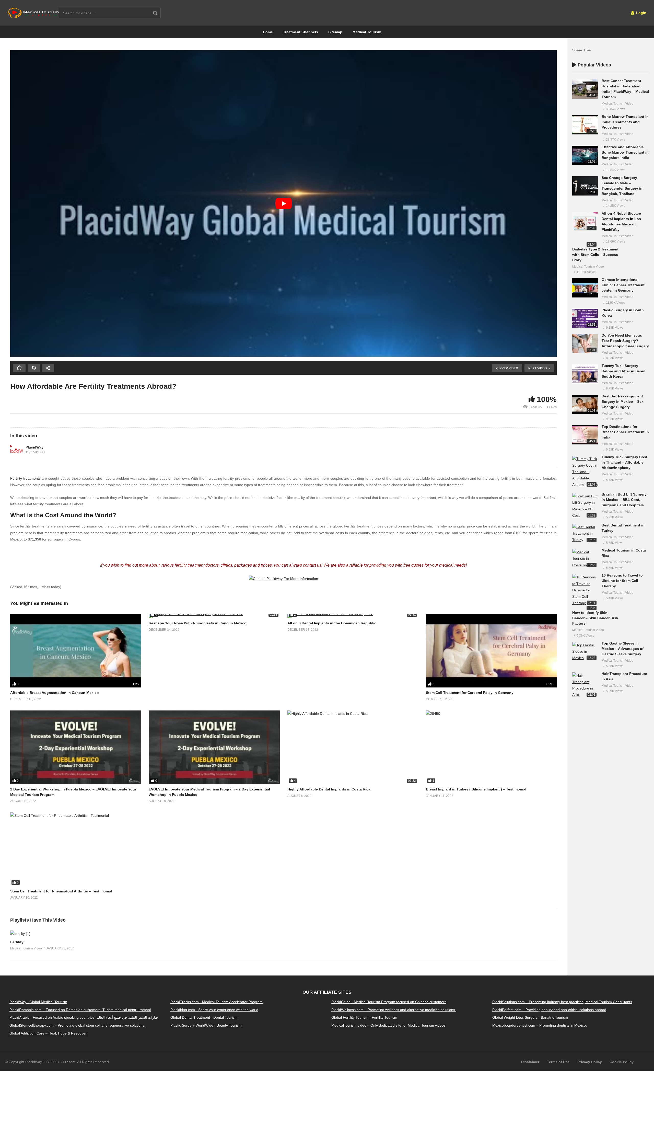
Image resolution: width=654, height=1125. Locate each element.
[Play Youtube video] (283, 203)
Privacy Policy (589, 1062)
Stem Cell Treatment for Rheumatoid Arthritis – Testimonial (61, 891)
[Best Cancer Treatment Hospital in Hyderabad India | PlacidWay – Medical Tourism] (585, 89)
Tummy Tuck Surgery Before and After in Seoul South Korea (623, 371)
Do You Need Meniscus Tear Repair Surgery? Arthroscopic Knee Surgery (625, 340)
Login (640, 13)
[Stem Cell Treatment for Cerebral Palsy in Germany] (491, 650)
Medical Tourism (367, 32)
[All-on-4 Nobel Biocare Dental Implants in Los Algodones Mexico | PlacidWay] (585, 221)
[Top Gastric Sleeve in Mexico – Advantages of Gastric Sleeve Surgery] (585, 651)
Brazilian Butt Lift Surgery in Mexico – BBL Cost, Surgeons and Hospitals (624, 499)
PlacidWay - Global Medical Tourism (38, 1002)
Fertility (17, 942)
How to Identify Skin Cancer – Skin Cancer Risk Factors (595, 618)
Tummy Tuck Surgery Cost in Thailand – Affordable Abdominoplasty (624, 462)
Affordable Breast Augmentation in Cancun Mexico (54, 693)
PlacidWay (34, 447)
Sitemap (335, 32)
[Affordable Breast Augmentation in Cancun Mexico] (75, 650)
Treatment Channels (300, 32)
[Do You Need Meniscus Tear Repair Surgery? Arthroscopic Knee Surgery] (585, 343)
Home (268, 32)
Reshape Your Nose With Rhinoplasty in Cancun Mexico (198, 623)
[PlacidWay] (16, 450)
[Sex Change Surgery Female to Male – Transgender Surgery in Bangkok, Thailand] (585, 186)
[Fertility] (20, 934)
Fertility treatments (25, 478)
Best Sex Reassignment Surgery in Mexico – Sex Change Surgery (623, 401)
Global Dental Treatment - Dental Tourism (204, 1017)
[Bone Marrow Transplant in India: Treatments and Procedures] (585, 124)
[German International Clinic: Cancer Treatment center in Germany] (585, 287)
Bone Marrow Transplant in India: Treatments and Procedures (625, 121)
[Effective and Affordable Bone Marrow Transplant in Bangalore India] (585, 155)
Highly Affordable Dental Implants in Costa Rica (328, 789)
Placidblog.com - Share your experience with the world (214, 1009)
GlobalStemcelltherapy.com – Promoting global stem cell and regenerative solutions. (77, 1025)
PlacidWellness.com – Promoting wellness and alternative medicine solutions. (393, 1009)
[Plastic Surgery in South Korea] (585, 318)
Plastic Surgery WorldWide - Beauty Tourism (206, 1025)
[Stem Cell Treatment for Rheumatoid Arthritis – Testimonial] (75, 849)
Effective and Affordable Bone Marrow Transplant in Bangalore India (625, 152)
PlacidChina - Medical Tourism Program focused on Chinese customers (388, 1002)
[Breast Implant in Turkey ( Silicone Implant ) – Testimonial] (491, 747)
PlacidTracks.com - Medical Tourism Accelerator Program (216, 1002)
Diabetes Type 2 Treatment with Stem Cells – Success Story (595, 254)
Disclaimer (530, 1062)
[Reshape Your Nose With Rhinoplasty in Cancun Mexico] (214, 616)
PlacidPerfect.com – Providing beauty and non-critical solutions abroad (549, 1009)
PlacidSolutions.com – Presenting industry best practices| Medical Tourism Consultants (562, 1002)
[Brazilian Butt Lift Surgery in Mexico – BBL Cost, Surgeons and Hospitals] (585, 506)
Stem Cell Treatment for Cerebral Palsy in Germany (469, 693)
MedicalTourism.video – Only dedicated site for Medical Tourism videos (388, 1025)
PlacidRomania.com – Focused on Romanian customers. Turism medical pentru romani (80, 1009)
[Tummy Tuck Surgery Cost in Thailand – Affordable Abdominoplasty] (585, 472)
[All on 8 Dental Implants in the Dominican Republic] (352, 616)
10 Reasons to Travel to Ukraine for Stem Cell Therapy (622, 580)
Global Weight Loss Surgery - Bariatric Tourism (530, 1017)
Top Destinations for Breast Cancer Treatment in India (625, 431)
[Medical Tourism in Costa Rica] (585, 558)
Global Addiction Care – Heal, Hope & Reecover (48, 1033)
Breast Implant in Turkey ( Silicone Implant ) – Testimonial (476, 789)
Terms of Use (558, 1062)
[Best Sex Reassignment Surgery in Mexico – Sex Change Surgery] (585, 404)
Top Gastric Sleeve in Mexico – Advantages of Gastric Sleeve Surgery (623, 648)
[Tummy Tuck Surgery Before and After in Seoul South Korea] (585, 374)
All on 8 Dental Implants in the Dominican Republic (331, 623)
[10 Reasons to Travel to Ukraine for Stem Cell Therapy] (585, 590)
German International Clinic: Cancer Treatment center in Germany (623, 285)
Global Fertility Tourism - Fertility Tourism (364, 1017)
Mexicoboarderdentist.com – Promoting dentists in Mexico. (539, 1025)
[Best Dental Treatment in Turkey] (585, 533)
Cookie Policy (622, 1062)
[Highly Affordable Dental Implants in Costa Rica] (352, 747)
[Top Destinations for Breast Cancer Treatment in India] (585, 434)
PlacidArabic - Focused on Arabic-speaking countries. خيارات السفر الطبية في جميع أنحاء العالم (83, 1017)
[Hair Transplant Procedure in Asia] (585, 685)
